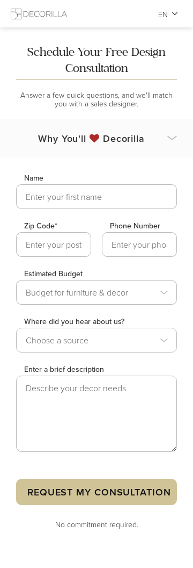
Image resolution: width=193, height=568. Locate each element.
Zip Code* (40, 226)
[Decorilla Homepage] (39, 13)
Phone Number (135, 226)
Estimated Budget (53, 273)
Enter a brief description (64, 369)
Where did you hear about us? (74, 321)
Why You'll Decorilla (91, 138)
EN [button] (163, 14)
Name (33, 178)
